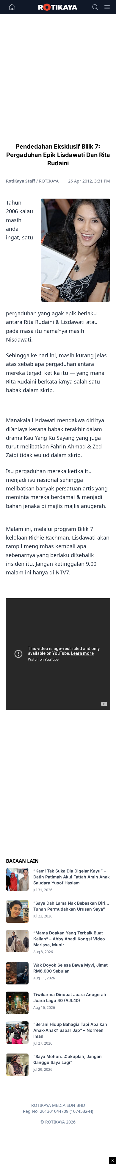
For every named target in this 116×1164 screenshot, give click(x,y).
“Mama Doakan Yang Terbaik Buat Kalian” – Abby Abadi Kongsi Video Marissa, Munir (69, 938)
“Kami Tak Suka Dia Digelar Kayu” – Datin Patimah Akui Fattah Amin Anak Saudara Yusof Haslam (71, 876)
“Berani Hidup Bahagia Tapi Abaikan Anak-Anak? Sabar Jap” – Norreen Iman (70, 1030)
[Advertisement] (58, 75)
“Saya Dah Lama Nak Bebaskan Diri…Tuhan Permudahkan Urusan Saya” (71, 905)
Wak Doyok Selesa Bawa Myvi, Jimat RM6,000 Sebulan (70, 967)
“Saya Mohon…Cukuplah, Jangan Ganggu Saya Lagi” (67, 1059)
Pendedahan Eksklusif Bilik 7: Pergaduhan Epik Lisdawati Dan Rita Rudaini (58, 155)
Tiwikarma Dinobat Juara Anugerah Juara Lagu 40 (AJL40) (69, 997)
